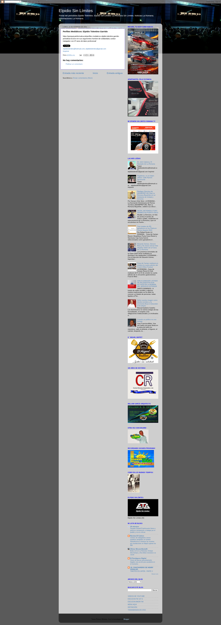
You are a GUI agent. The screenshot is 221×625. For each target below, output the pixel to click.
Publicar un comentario (74, 64)
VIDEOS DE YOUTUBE (136, 596)
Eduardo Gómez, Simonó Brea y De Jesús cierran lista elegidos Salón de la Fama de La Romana (147, 246)
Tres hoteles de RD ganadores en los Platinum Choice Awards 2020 (147, 228)
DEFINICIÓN (132, 607)
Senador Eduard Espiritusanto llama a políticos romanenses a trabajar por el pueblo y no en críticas (142, 530)
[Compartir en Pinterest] (93, 55)
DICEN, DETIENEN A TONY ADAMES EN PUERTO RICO (147, 211)
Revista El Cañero (137, 536)
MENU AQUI (132, 604)
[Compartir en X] (89, 55)
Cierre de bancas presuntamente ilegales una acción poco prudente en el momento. (142, 562)
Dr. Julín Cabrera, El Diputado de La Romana (146, 163)
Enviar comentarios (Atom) (83, 78)
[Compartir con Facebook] (91, 55)
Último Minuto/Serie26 (138, 549)
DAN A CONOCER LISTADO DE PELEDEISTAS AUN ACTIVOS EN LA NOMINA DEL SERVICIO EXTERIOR (147, 283)
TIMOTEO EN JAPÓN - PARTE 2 (141, 571)
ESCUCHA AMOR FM (135, 602)
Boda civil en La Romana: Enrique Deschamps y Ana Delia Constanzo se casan (143, 552)
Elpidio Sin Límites (76, 10)
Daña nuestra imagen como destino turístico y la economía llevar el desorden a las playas (147, 303)
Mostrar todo (155, 574)
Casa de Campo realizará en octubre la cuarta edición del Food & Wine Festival (147, 265)
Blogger (126, 619)
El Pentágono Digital (138, 558)
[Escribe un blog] (87, 55)
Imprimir (66, 51)
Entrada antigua (115, 73)
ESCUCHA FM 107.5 (135, 599)
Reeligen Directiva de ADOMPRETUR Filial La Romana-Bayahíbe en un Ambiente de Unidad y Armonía (146, 195)
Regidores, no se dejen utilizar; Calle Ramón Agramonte (145, 177)
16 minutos (134, 526)
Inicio (95, 73)
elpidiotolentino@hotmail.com (74, 49)
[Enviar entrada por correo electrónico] (80, 55)
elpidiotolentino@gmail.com (96, 49)
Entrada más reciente (73, 73)
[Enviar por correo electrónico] (84, 55)
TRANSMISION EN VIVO (137, 610)
